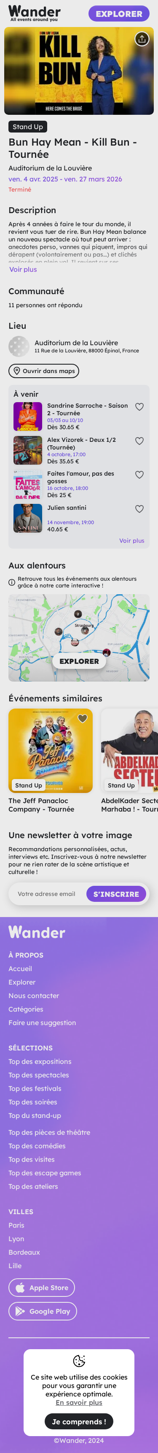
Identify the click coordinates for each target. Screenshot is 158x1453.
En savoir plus (79, 1402)
